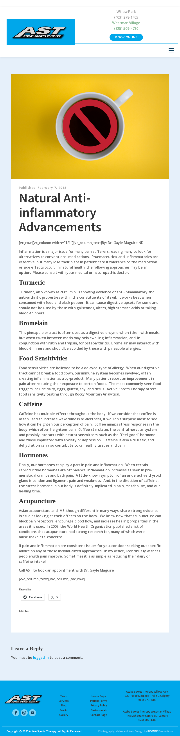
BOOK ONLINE (126, 37)
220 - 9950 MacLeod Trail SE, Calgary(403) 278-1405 (147, 696)
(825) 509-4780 (126, 28)
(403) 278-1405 (126, 17)
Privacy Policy (99, 705)
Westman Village (126, 22)
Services (64, 701)
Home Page (99, 696)
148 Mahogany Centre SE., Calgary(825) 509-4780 (147, 716)
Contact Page (98, 715)
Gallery (63, 715)
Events (64, 710)
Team (63, 696)
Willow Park (126, 11)
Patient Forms (99, 701)
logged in (41, 657)
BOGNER (153, 731)
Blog (64, 705)
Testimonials (99, 710)
